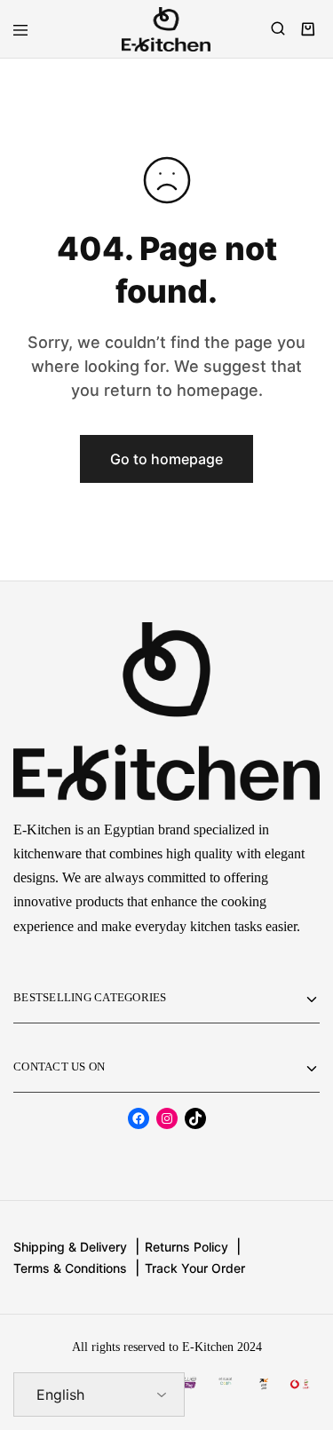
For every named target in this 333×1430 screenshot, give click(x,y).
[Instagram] (167, 1118)
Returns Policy (186, 1246)
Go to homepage (166, 459)
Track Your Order (195, 1268)
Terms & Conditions (70, 1268)
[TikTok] (195, 1118)
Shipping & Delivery (70, 1246)
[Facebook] (138, 1118)
